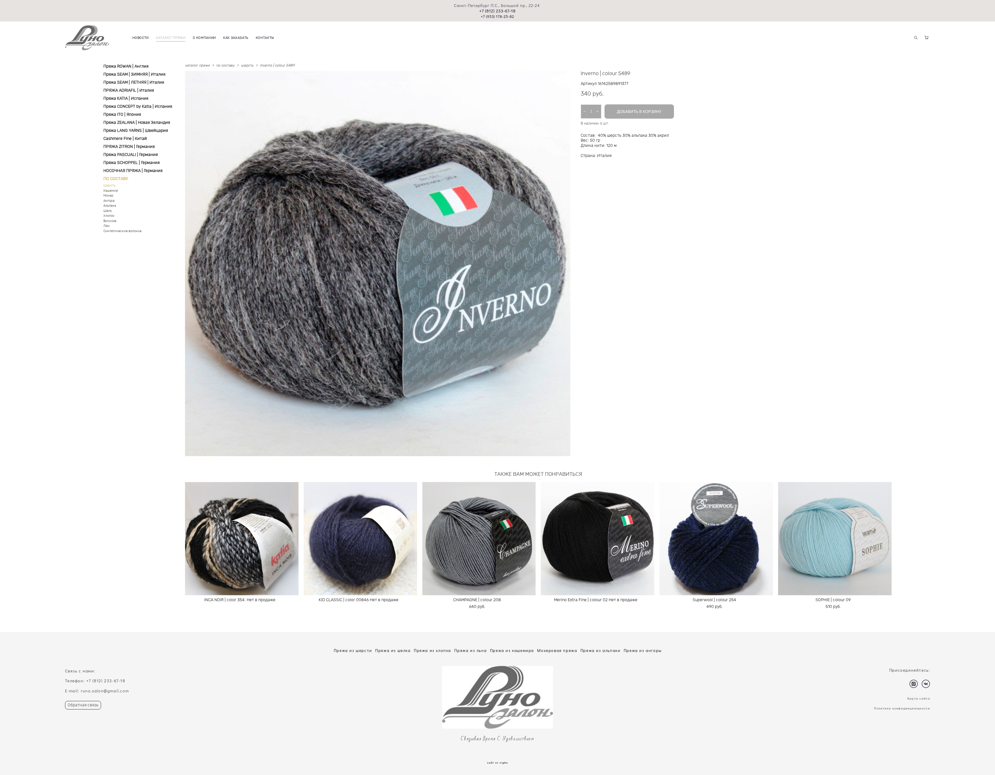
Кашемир (110, 190)
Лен (106, 226)
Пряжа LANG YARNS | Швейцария (135, 130)
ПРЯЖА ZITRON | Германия (129, 147)
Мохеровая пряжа (557, 650)
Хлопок (109, 216)
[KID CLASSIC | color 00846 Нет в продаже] (360, 538)
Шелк (107, 211)
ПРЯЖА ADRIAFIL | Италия (128, 90)
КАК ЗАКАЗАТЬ (235, 38)
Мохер (108, 195)
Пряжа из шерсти (353, 650)
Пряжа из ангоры (643, 650)
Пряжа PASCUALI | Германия (130, 155)
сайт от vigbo (497, 763)
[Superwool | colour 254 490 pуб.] (716, 538)
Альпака (109, 205)
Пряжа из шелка (392, 650)
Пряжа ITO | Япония (122, 114)
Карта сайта (918, 698)
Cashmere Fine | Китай (125, 139)
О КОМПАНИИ (204, 38)
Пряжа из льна (470, 650)
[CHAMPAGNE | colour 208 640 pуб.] (479, 538)
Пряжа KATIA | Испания (125, 98)
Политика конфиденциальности (902, 708)
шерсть (247, 65)
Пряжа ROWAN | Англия (125, 66)
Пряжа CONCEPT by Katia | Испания (137, 106)
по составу (225, 65)
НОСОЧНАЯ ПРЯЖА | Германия (132, 171)
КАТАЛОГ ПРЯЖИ (170, 38)
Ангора (109, 201)
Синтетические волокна (122, 231)
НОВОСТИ (140, 38)
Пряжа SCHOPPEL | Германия (131, 163)
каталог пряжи (197, 65)
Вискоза (109, 221)
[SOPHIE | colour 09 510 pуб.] (835, 538)
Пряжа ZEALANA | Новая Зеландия (136, 122)
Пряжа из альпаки (600, 650)
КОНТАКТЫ (265, 38)
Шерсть (109, 185)
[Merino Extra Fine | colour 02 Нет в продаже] (597, 538)
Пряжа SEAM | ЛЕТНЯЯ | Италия (133, 82)
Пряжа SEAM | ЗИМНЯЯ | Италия (134, 74)
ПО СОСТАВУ (115, 179)
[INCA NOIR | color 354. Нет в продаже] (241, 538)
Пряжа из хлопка (432, 650)
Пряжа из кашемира (512, 650)
